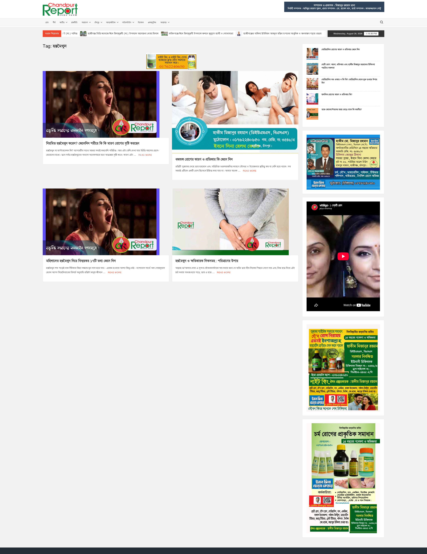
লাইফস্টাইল (126, 22)
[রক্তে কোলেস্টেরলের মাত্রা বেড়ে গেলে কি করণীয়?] (312, 113)
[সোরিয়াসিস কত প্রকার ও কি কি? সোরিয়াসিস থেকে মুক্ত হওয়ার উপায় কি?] (312, 83)
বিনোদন (141, 22)
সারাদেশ (85, 22)
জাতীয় (62, 22)
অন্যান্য (163, 22)
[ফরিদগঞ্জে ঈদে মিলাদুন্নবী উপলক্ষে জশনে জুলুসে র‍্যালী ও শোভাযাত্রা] (128, 33)
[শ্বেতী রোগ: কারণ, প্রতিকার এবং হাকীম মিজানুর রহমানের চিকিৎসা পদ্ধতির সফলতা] (312, 68)
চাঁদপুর (97, 22)
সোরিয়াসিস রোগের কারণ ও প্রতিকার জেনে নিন (341, 49)
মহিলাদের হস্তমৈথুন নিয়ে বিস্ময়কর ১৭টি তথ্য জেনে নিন (81, 261)
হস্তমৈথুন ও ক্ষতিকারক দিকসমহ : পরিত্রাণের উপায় (206, 261)
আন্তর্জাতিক (110, 22)
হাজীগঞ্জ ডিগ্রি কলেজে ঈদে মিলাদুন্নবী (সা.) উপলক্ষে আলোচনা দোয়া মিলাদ (87, 33)
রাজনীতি (74, 22)
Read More (145, 155)
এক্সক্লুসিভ (152, 22)
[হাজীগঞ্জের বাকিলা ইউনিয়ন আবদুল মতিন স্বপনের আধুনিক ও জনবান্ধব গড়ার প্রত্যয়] (203, 33)
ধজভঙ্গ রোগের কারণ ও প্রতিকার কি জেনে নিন (204, 159)
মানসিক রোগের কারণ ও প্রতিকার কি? (337, 94)
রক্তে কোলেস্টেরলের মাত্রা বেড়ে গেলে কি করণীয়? (342, 109)
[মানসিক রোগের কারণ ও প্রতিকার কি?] (312, 98)
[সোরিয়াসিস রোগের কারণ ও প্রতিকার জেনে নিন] (312, 53)
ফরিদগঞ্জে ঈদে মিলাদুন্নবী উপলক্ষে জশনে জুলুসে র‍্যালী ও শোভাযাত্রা (165, 33)
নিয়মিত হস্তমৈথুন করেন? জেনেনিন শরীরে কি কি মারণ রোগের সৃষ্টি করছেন (92, 143)
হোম (46, 22)
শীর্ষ (54, 22)
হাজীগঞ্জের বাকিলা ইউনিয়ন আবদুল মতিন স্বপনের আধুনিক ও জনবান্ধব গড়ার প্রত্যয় (246, 33)
